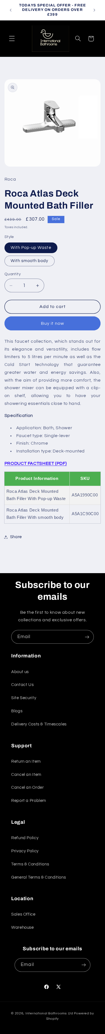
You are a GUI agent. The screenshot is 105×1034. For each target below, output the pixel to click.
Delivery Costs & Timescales (39, 724)
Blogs (16, 711)
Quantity (12, 274)
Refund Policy (24, 838)
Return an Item (26, 761)
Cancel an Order (27, 787)
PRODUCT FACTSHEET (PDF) (35, 463)
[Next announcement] (94, 10)
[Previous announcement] (10, 10)
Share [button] (16, 537)
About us (20, 672)
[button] (11, 38)
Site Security (23, 698)
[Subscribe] (87, 637)
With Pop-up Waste (31, 248)
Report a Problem (28, 801)
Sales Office (23, 914)
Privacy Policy (25, 851)
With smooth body (29, 261)
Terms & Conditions (30, 864)
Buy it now (52, 323)
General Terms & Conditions (38, 877)
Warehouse (22, 927)
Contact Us (22, 685)
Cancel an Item (26, 774)
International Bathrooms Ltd (49, 1013)
